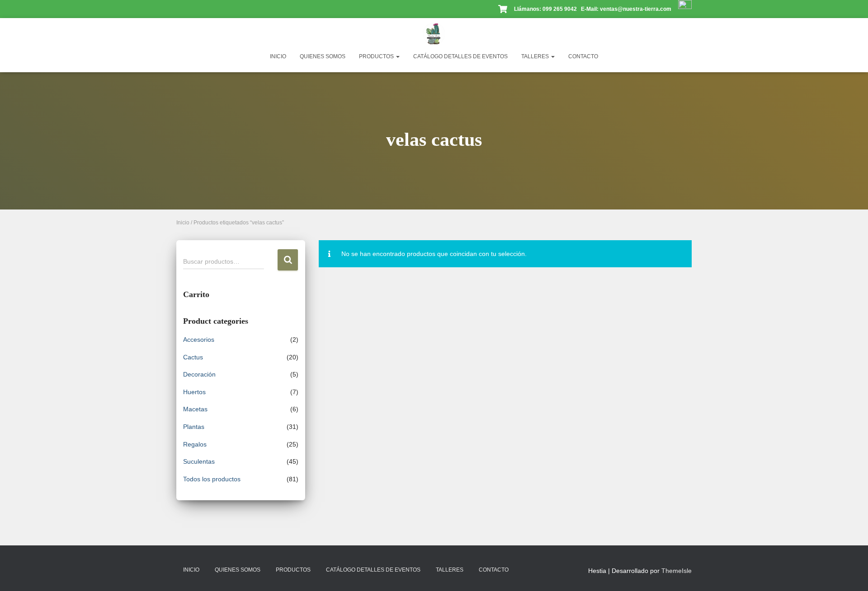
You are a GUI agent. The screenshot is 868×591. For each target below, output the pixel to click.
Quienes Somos (322, 56)
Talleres (535, 56)
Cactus (193, 357)
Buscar (288, 259)
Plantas (193, 426)
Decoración (199, 374)
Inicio (278, 56)
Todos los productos (212, 479)
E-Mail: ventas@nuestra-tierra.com (627, 9)
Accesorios (198, 339)
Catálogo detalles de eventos (460, 56)
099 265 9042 (559, 9)
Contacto (583, 56)
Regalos (195, 444)
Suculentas (199, 461)
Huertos (194, 392)
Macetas (195, 409)
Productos (377, 56)
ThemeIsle (676, 570)
